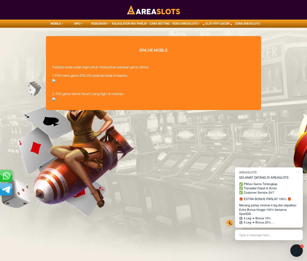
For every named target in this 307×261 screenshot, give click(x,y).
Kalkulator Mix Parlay (129, 23)
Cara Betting (160, 23)
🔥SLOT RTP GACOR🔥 (217, 23)
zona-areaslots (247, 23)
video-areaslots (185, 23)
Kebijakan (99, 23)
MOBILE (56, 23)
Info (77, 23)
